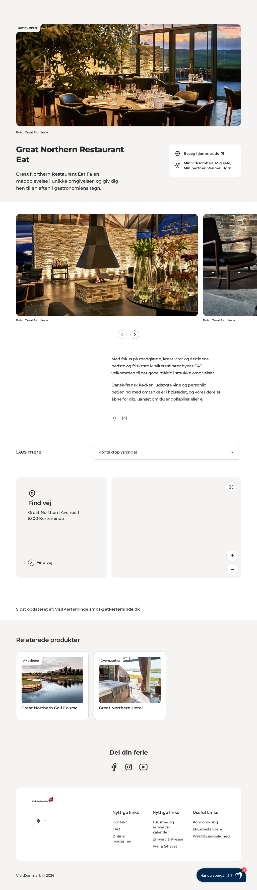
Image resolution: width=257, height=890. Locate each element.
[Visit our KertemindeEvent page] (143, 767)
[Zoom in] (232, 555)
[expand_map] (231, 486)
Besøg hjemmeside (201, 153)
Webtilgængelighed (211, 836)
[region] (176, 527)
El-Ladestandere (207, 829)
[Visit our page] (113, 767)
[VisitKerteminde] (43, 800)
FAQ (116, 829)
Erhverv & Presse (168, 839)
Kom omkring (205, 822)
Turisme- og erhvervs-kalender (163, 827)
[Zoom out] (232, 569)
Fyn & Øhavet (165, 846)
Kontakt (119, 822)
